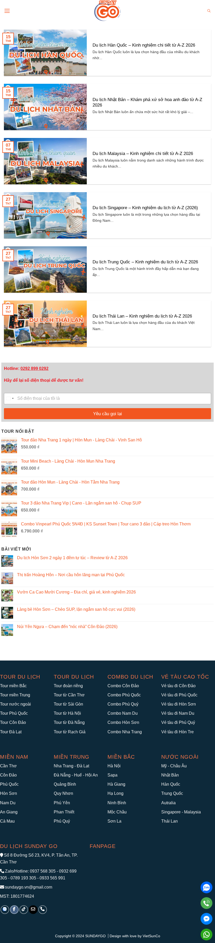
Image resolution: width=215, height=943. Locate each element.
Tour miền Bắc (13, 686)
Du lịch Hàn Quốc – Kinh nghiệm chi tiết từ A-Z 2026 (144, 45)
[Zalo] (206, 887)
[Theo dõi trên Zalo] (5, 909)
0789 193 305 (23, 878)
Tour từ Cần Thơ (69, 695)
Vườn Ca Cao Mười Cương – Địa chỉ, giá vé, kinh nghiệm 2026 (76, 592)
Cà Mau (7, 821)
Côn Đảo (8, 775)
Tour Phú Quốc (14, 713)
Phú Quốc (9, 784)
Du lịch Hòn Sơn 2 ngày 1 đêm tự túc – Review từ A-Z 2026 (72, 558)
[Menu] (7, 10)
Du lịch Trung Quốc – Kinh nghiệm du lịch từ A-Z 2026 (145, 261)
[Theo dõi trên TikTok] (23, 909)
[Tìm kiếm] (209, 11)
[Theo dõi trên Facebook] (14, 909)
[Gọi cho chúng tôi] (42, 909)
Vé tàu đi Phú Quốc (179, 695)
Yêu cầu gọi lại (107, 413)
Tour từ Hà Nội (67, 713)
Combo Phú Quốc (124, 695)
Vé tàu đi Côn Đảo (178, 686)
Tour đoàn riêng (68, 686)
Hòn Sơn (8, 793)
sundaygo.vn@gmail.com (28, 887)
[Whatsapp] (206, 934)
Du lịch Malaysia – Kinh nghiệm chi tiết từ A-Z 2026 (143, 153)
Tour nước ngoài (15, 704)
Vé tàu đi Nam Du (177, 713)
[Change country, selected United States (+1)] (9, 398)
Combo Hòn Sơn (123, 722)
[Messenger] (206, 919)
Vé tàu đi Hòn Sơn (178, 704)
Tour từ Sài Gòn (68, 704)
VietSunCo (151, 936)
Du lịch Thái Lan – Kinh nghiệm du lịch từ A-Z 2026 (142, 316)
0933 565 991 (52, 878)
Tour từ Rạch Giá (69, 732)
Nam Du (7, 803)
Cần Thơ (8, 766)
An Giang (9, 812)
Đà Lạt (83, 766)
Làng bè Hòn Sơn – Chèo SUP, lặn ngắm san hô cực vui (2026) (76, 609)
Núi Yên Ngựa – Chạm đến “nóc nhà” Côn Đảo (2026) (67, 626)
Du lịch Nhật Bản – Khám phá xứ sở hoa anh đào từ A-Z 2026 (147, 102)
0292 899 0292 (34, 368)
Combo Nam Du (123, 713)
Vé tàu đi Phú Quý (178, 722)
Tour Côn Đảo (13, 722)
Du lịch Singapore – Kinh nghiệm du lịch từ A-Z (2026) (145, 207)
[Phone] (206, 903)
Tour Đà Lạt (11, 732)
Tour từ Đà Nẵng (69, 722)
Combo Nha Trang (125, 732)
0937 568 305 (43, 871)
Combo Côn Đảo (123, 686)
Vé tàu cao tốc (185, 677)
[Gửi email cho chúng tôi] (33, 909)
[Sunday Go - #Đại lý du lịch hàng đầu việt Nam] (107, 11)
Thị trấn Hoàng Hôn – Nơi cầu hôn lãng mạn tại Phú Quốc (71, 575)
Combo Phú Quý (123, 704)
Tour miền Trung (15, 695)
